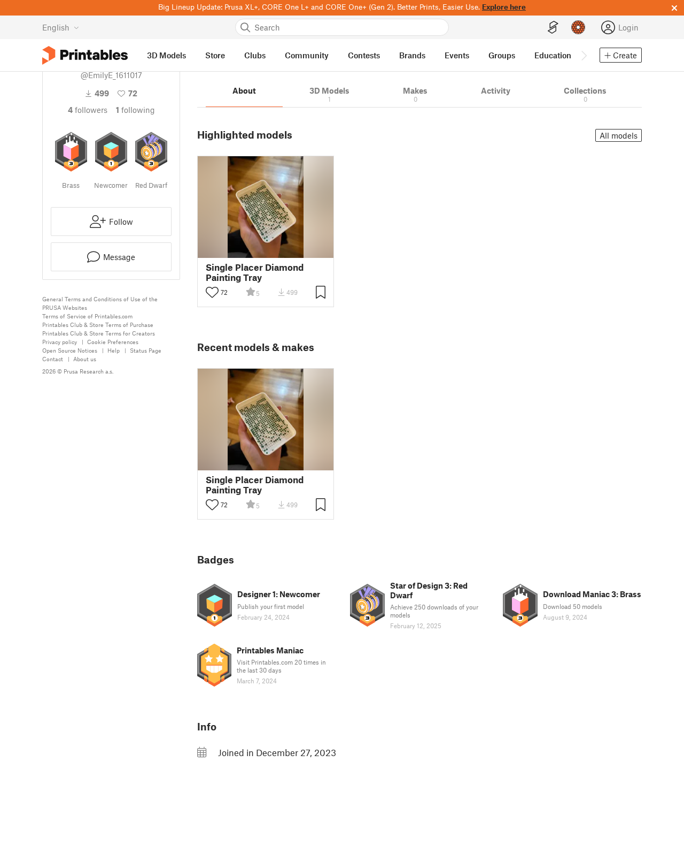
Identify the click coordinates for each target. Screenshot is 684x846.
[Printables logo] (85, 55)
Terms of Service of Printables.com (87, 316)
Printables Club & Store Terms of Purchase (97, 324)
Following (135, 110)
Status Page (145, 350)
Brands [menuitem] (412, 55)
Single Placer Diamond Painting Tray (255, 272)
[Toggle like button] (212, 292)
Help (113, 350)
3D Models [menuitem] (166, 55)
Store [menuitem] (215, 55)
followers (87, 110)
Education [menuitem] (552, 55)
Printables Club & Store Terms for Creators (98, 333)
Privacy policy (59, 341)
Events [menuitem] (457, 55)
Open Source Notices (69, 350)
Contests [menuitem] (364, 55)
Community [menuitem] (307, 55)
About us (84, 358)
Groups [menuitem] (501, 55)
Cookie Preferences (112, 341)
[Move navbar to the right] (583, 55)
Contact (52, 358)
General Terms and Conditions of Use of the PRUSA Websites (100, 303)
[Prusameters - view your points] (578, 27)
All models (619, 135)
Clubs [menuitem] (255, 55)
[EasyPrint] (553, 27)
